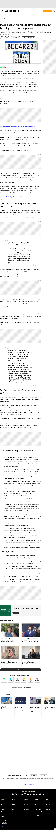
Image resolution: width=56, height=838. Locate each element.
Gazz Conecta (26, 806)
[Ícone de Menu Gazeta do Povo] (2, 11)
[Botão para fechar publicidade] (55, 829)
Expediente (36, 806)
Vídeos (2, 816)
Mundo (51, 14)
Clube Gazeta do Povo (27, 809)
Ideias (35, 14)
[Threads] (34, 794)
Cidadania (45, 14)
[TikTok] (31, 794)
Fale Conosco (48, 809)
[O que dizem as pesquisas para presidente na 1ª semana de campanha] (20, 700)
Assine (47, 802)
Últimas (7, 14)
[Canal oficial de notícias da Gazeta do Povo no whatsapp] (13, 794)
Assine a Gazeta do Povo (39, 811)
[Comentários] (1, 37)
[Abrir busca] (21, 11)
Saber (16, 14)
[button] (20, 688)
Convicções (14, 806)
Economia (40, 14)
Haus (24, 802)
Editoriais (20, 14)
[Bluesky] (43, 794)
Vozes (12, 14)
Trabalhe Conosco (38, 809)
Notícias (2, 14)
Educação (3, 811)
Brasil (2, 804)
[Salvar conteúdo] (8, 37)
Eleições (30, 14)
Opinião (13, 804)
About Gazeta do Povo (38, 804)
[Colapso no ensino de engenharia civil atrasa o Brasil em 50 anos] (49, 700)
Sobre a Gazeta (37, 802)
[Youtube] (28, 794)
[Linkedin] (25, 794)
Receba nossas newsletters (37, 815)
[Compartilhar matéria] (5, 37)
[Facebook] (16, 794)
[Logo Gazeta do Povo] (12, 11)
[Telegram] (37, 794)
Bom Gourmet (26, 804)
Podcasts (3, 814)
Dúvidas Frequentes (49, 806)
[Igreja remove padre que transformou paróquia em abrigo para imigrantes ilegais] (10, 652)
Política (26, 14)
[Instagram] (22, 794)
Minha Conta (48, 804)
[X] (19, 794)
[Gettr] (40, 794)
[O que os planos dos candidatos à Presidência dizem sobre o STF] (6, 700)
